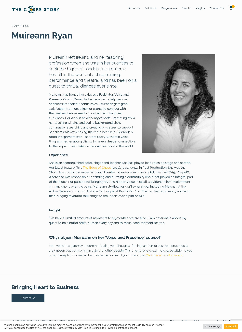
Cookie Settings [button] (212, 326)
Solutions (151, 8)
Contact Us (217, 8)
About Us (134, 8)
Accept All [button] (231, 326)
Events (186, 8)
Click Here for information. (164, 255)
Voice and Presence (125, 237)
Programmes (169, 8)
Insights (200, 8)
